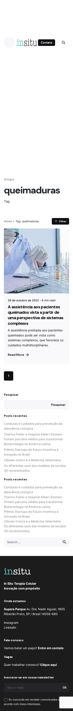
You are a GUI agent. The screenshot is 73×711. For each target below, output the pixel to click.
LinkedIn (10, 627)
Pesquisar (11, 395)
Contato (46, 42)
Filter (62, 221)
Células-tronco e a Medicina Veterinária (32, 460)
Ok (65, 687)
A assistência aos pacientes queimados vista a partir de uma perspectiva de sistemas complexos (35, 315)
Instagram (11, 623)
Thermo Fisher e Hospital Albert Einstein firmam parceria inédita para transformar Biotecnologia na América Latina (33, 439)
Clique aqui (48, 665)
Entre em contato (51, 648)
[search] (64, 542)
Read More (16, 355)
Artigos (9, 179)
